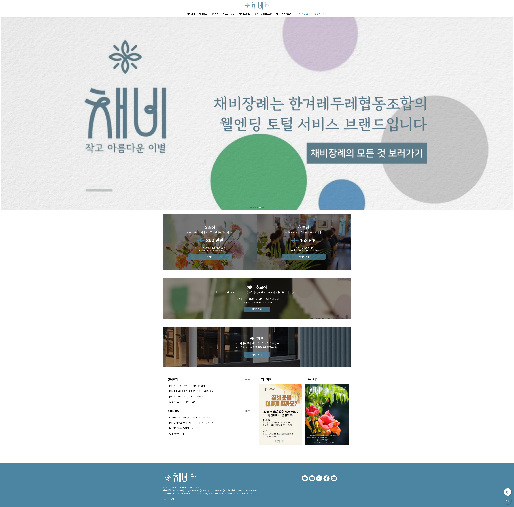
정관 (165, 499)
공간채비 (214, 14)
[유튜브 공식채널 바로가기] (312, 478)
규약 (172, 499)
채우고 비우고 (229, 14)
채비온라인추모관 (283, 14)
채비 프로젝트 (245, 14)
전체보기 (248, 379)
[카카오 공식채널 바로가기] (305, 478)
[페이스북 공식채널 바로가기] (326, 478)
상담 (508, 500)
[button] (504, 114)
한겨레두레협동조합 (263, 14)
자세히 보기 (210, 257)
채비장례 (191, 14)
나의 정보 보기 (303, 14)
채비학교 (203, 14)
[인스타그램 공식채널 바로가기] (319, 478)
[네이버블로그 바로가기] (334, 478)
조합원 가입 (319, 14)
